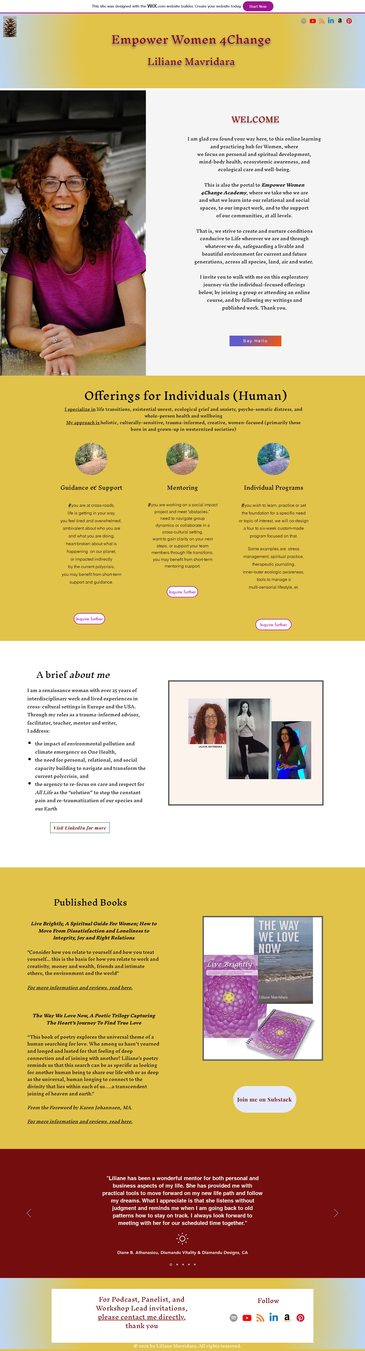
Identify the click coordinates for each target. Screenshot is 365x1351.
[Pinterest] (349, 21)
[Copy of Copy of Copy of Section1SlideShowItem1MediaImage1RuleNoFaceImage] (189, 1264)
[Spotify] (303, 21)
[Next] (336, 1213)
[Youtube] (312, 21)
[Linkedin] (331, 21)
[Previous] (29, 1213)
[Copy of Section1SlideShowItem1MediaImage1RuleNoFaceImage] (177, 1264)
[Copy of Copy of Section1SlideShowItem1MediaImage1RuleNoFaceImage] (183, 1264)
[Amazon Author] (340, 21)
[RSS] (321, 21)
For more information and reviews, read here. (80, 987)
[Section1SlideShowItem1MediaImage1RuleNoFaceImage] (170, 1264)
